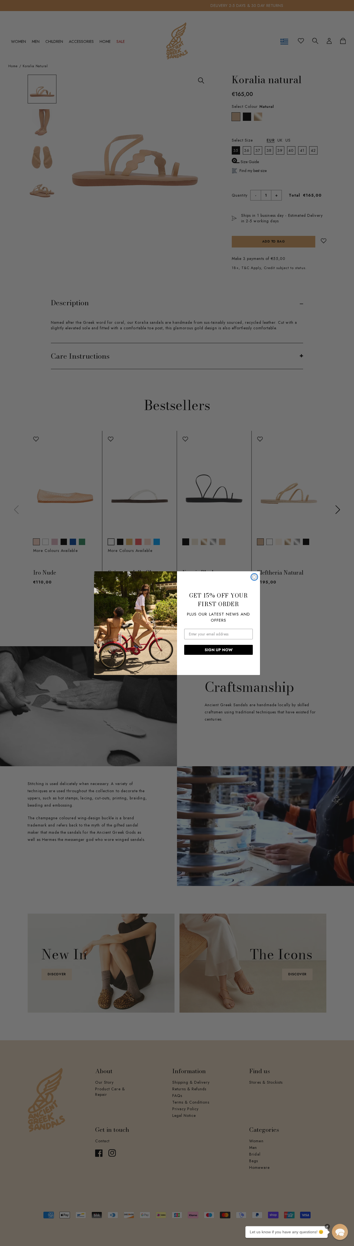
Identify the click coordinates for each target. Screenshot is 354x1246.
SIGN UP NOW (219, 650)
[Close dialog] (254, 577)
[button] (340, 1232)
